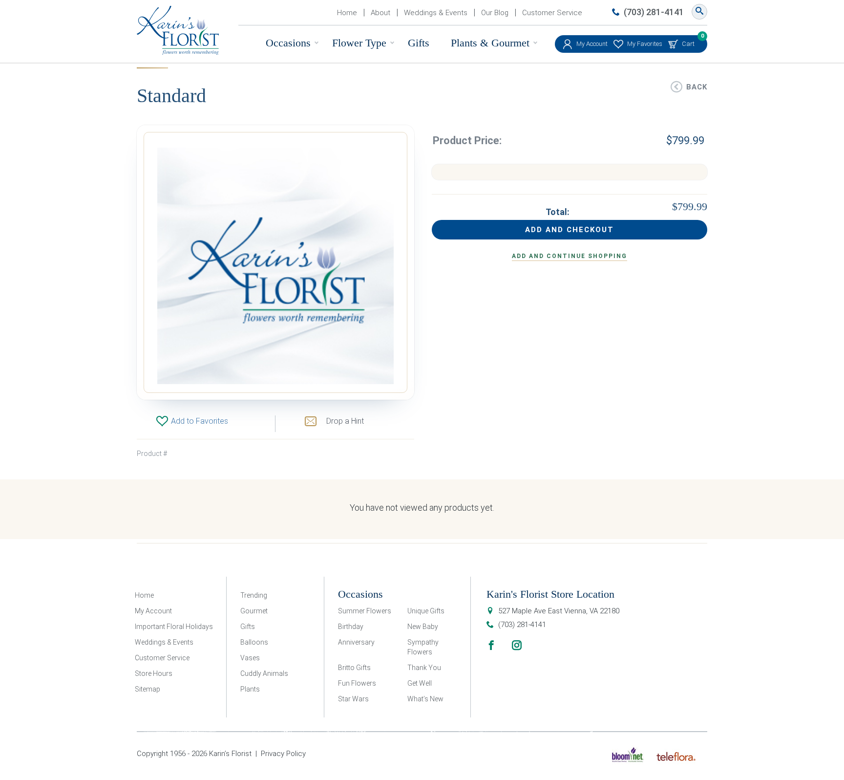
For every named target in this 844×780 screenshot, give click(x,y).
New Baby (422, 626)
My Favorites (644, 43)
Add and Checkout (569, 229)
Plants (250, 689)
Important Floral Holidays (174, 626)
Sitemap (147, 689)
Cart (688, 41)
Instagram (517, 645)
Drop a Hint (345, 421)
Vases (250, 658)
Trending (253, 595)
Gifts (418, 43)
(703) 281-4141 (654, 12)
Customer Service (552, 12)
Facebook (491, 645)
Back (696, 87)
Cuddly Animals (264, 673)
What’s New (425, 699)
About (380, 12)
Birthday (350, 626)
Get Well (419, 683)
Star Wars (353, 699)
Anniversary (356, 642)
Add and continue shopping (569, 256)
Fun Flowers (357, 683)
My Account (592, 43)
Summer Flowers (364, 611)
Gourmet (254, 611)
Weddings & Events (435, 12)
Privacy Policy (283, 753)
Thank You (424, 668)
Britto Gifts (354, 668)
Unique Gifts (425, 611)
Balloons (254, 642)
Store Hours (153, 673)
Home (347, 12)
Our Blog (494, 12)
